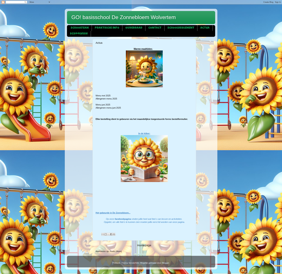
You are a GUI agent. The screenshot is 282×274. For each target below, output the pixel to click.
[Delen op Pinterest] (114, 234)
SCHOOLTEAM (80, 28)
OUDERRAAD (133, 28)
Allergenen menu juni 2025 (108, 108)
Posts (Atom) (116, 251)
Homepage (144, 245)
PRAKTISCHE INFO (107, 28)
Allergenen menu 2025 (106, 99)
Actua (205, 28)
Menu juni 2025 (103, 105)
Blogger (165, 263)
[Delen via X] (108, 234)
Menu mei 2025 (103, 95)
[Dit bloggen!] (105, 234)
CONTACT (154, 28)
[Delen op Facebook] (111, 234)
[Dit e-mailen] (102, 234)
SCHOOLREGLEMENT (180, 28)
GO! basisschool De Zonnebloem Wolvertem (123, 17)
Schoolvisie (79, 33)
